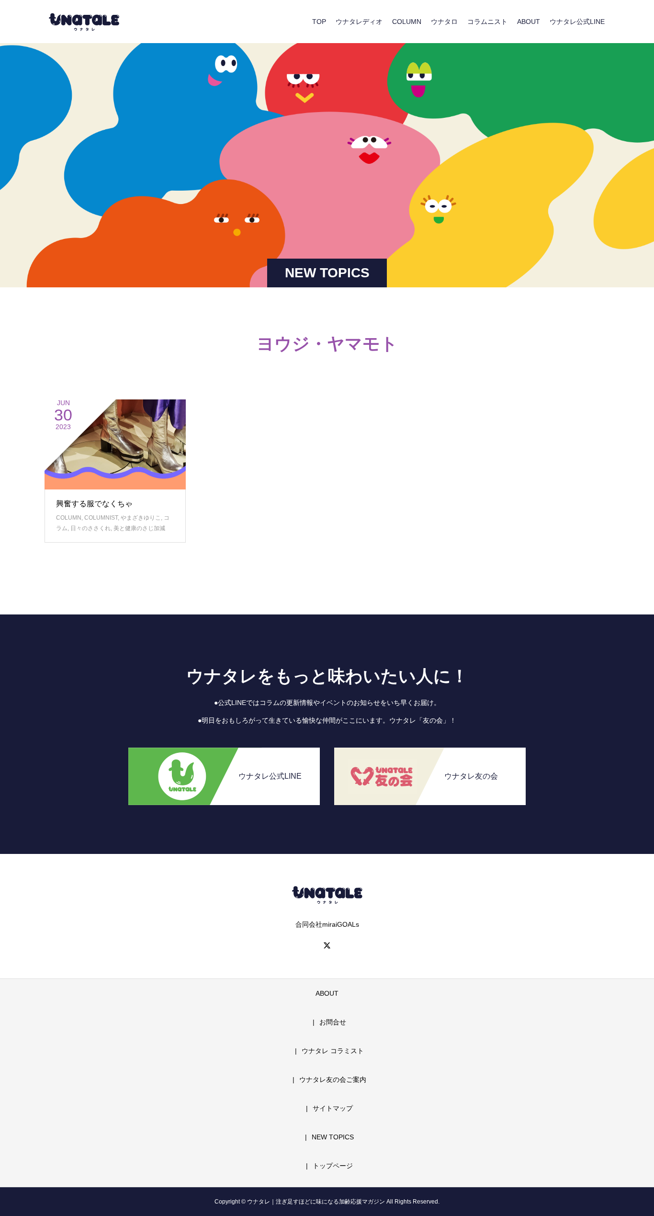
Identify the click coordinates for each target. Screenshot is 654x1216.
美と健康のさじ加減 (139, 528)
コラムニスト (487, 21)
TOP (319, 21)
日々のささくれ (90, 528)
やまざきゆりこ (141, 517)
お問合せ (332, 1022)
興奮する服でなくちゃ (94, 504)
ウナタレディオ (359, 21)
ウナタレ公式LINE (577, 21)
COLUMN (406, 21)
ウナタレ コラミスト (333, 1051)
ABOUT (528, 21)
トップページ (333, 1166)
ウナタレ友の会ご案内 (332, 1079)
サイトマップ (333, 1108)
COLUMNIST (101, 517)
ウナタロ (444, 21)
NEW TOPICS (333, 1137)
